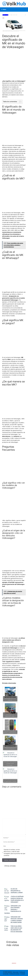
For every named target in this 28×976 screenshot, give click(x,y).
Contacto (22, 973)
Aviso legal (16, 972)
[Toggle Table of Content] (19, 101)
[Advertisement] (14, 63)
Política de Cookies (14, 973)
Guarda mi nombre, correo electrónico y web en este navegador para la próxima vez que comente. (14, 852)
